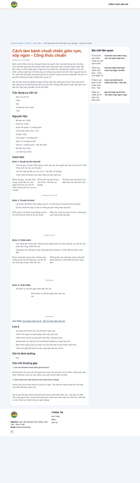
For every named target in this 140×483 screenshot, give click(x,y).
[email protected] (23, 427)
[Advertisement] (70, 24)
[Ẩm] (12, 431)
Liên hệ (54, 422)
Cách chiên (37, 43)
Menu (53, 419)
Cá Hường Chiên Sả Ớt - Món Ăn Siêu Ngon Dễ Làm (43, 321)
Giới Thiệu (55, 416)
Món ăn (28, 43)
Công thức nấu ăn (17, 43)
